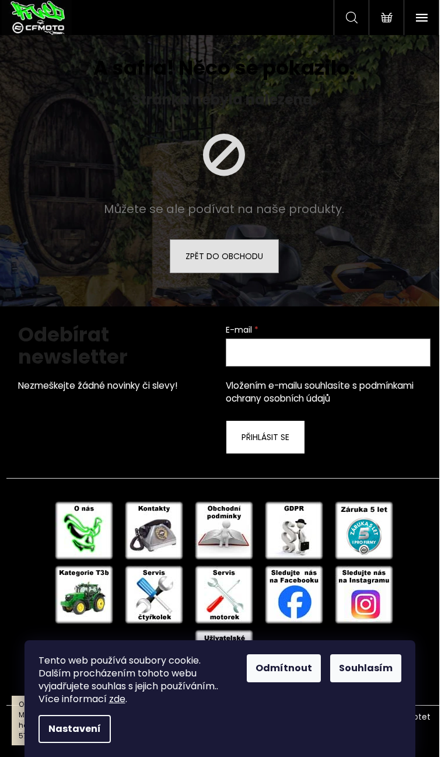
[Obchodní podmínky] (224, 530)
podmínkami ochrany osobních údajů (320, 391)
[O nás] (84, 530)
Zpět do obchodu (224, 256)
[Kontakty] (154, 530)
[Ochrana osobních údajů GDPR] (294, 530)
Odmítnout (284, 668)
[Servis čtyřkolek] (154, 594)
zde (117, 699)
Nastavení (74, 728)
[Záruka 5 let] (364, 530)
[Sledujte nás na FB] (294, 594)
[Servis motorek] (224, 594)
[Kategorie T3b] (84, 594)
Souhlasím (366, 668)
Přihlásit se (265, 437)
